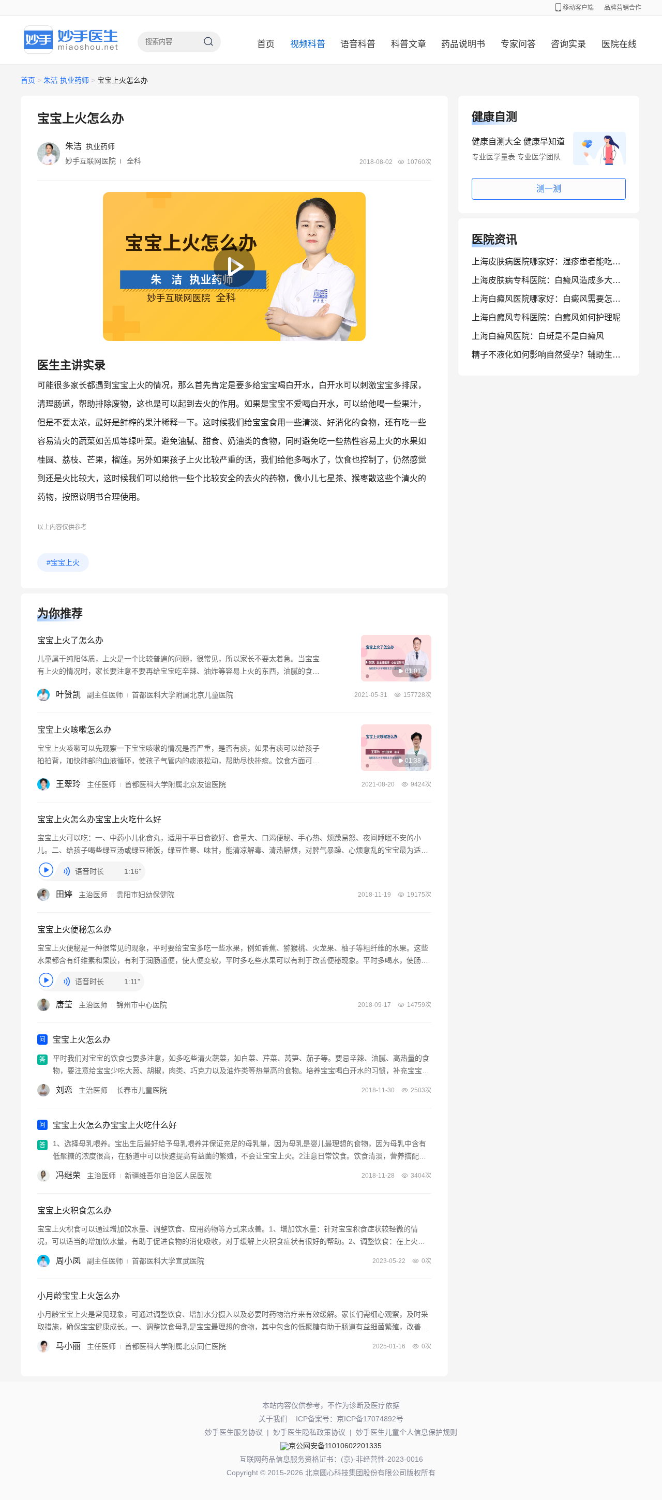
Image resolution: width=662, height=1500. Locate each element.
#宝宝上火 (63, 562)
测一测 (548, 188)
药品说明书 (463, 44)
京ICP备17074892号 (370, 1419)
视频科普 (307, 44)
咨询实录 (568, 44)
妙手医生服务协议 (234, 1432)
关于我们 (273, 1419)
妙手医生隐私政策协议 (309, 1432)
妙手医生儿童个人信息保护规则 (406, 1432)
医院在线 (619, 44)
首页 (266, 44)
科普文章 (408, 44)
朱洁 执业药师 (66, 80)
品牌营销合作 (622, 7)
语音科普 (357, 44)
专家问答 (518, 44)
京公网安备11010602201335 (335, 1446)
